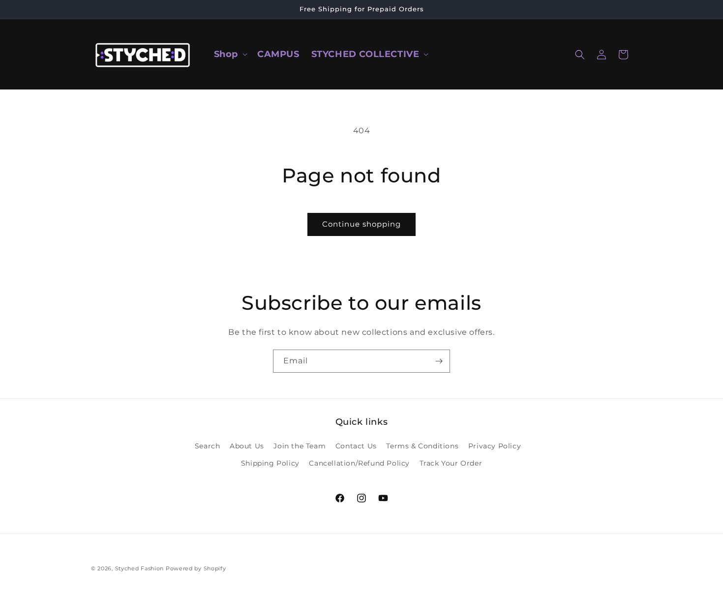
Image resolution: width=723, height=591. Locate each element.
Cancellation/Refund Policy (359, 463)
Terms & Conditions (422, 446)
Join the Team (299, 446)
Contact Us (356, 446)
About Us (247, 446)
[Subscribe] (439, 361)
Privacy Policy (494, 446)
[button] (229, 54)
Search (207, 446)
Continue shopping (361, 224)
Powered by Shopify (196, 568)
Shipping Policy (270, 463)
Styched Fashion (139, 568)
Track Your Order (451, 463)
